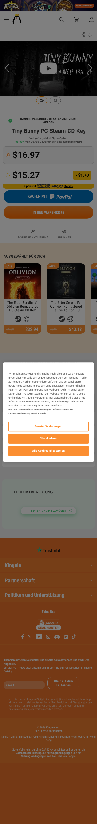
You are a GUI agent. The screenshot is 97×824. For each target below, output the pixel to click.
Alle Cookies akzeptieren (48, 450)
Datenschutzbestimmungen (35, 409)
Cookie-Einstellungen (48, 426)
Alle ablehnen (48, 438)
